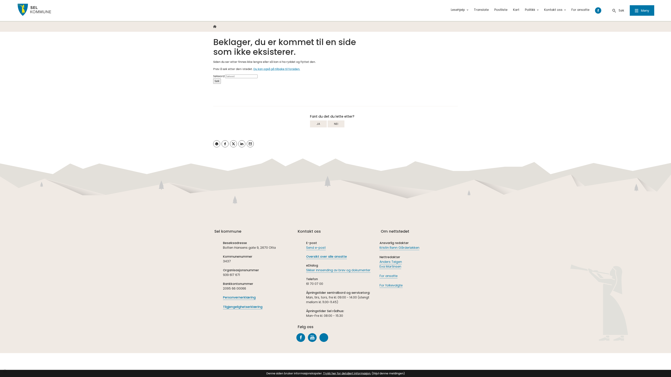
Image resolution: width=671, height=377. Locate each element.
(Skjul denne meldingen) (388, 373)
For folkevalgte (391, 285)
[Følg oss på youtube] (312, 337)
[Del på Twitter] (233, 143)
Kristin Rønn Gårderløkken (399, 247)
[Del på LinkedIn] (241, 143)
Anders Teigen (391, 262)
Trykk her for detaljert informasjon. (347, 373)
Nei (336, 124)
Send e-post (316, 247)
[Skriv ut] (216, 143)
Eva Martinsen (390, 266)
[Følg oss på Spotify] (323, 337)
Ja (318, 124)
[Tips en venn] (250, 143)
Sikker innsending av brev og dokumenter (338, 270)
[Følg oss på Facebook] (300, 337)
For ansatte (389, 276)
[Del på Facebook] (225, 143)
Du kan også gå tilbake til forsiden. (276, 69)
